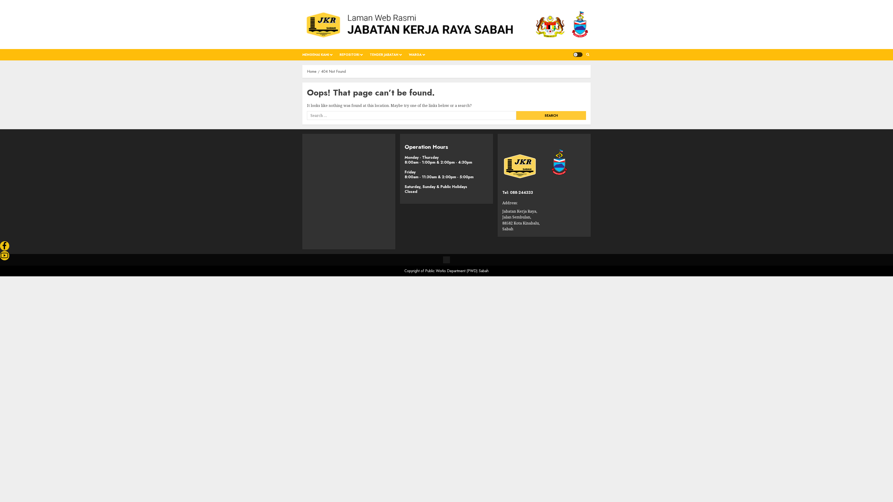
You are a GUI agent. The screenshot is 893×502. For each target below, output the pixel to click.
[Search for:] (411, 115)
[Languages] (446, 259)
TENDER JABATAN (384, 54)
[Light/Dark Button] (578, 54)
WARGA (415, 54)
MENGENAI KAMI (315, 54)
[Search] (588, 54)
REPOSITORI (349, 54)
